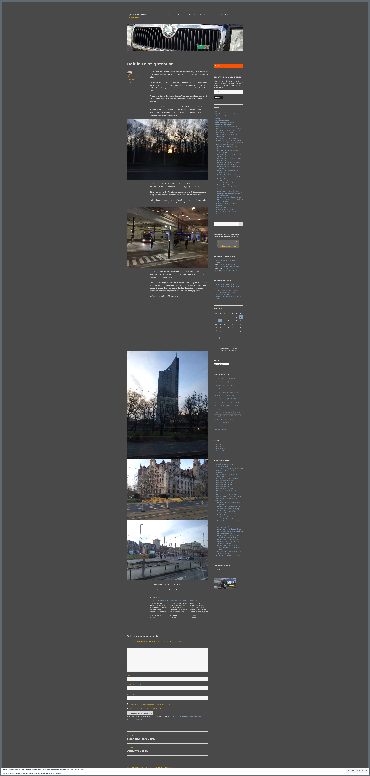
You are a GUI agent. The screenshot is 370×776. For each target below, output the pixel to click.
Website (130, 694)
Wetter (237, 426)
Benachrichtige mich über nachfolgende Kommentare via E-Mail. (150, 704)
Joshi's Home (136, 14)
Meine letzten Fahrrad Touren (224, 122)
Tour (230, 419)
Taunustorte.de (217, 15)
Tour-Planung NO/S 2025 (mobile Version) (228, 130)
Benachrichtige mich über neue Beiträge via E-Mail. (146, 708)
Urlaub (218, 422)
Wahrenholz (220, 426)
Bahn (233, 385)
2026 (225, 382)
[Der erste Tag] (199, 608)
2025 (217, 382)
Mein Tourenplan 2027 (222, 207)
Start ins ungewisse (235, 266)
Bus (225, 388)
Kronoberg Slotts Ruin (222, 120)
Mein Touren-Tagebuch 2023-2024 (226, 126)
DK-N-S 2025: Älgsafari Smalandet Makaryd (229, 142)
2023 (224, 378)
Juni (217, 402)
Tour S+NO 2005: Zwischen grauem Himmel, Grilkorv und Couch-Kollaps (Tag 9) (228, 187)
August (218, 385)
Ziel (224, 429)
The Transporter (221, 419)
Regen (225, 409)
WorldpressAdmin (133, 77)
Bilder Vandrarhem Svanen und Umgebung (228, 114)
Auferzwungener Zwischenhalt (225, 284)
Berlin (218, 388)
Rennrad (181, 15)
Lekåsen (235, 402)
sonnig (218, 416)
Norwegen (225, 405)
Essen (225, 392)
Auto (226, 385)
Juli (233, 399)
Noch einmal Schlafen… (228, 264)
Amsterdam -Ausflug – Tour (224, 209)
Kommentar (132, 646)
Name (130, 675)
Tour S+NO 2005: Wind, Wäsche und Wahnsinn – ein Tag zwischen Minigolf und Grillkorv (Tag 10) (229, 193)
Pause (235, 405)
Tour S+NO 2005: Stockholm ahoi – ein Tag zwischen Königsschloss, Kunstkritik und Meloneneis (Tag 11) (230, 199)
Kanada (225, 402)
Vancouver (227, 422)
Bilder (160, 15)
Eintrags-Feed (219, 446)
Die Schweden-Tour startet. (230, 270)
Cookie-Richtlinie (55, 773)
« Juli (219, 338)
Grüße (129, 82)
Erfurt (218, 392)
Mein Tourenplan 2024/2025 (224, 124)
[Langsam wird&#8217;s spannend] (180, 608)
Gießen (218, 399)
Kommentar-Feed (221, 448)
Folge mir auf (220, 65)
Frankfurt (219, 395)
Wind (217, 429)
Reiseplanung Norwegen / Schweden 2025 (228, 128)
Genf (235, 395)
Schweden (227, 412)
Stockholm (228, 416)
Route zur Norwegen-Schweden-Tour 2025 (228, 140)
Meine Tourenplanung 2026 (224, 132)
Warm (229, 426)
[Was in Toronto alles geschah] (160, 608)
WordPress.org (220, 450)
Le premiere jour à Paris (222, 295)
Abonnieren (218, 97)
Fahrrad (234, 392)
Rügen (218, 412)
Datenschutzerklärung (234, 15)
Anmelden (218, 444)
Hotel (226, 399)
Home (153, 15)
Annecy (233, 382)
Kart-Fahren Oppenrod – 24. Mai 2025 (227, 138)
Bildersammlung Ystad (222, 112)
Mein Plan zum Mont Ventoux (224, 144)
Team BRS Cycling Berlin (198, 15)
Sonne (237, 412)
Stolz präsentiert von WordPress (163, 767)
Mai (217, 405)
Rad (217, 409)
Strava (238, 416)
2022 (217, 378)
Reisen (170, 15)
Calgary (232, 388)
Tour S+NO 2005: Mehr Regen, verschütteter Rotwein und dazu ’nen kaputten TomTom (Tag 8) (228, 181)
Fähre (227, 395)
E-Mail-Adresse (134, 685)
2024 (232, 378)
